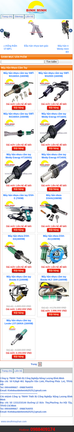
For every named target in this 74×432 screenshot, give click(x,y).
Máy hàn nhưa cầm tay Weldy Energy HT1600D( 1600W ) (19, 157)
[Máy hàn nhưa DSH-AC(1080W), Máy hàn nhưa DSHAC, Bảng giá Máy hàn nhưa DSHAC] (54, 264)
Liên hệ (29, 16)
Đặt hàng (19, 107)
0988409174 (42, 429)
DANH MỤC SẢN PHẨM (14, 57)
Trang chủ (7, 16)
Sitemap (19, 16)
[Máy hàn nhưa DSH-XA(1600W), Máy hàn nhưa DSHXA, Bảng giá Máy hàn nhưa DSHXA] (19, 264)
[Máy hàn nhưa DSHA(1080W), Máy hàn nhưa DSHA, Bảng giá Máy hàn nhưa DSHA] (54, 224)
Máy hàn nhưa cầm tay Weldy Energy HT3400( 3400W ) (54, 157)
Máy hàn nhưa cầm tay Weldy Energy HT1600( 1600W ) (54, 116)
